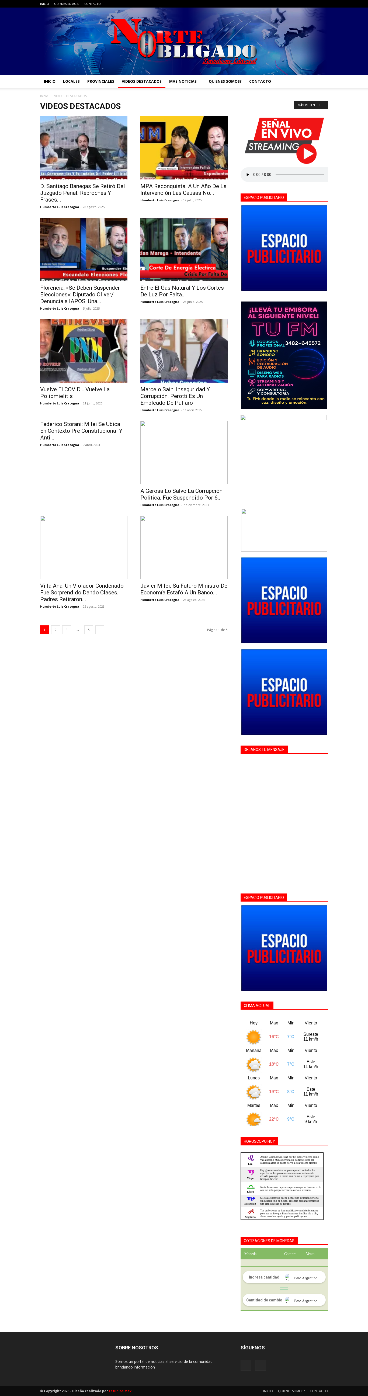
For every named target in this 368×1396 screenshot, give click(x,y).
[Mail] (324, 4)
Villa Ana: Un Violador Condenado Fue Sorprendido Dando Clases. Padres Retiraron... (82, 592)
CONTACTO (92, 4)
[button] (321, 81)
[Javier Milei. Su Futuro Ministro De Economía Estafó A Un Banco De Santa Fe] (184, 547)
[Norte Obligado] (184, 41)
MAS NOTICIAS (183, 81)
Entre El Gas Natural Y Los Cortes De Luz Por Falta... (182, 291)
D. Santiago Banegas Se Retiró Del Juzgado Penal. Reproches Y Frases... (82, 193)
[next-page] (99, 629)
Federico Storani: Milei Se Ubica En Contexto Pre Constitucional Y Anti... (81, 431)
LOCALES (71, 81)
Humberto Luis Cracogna (59, 207)
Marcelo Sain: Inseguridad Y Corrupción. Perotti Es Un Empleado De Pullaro (175, 396)
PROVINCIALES (100, 81)
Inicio (44, 96)
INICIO (44, 4)
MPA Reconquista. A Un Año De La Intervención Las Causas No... (183, 189)
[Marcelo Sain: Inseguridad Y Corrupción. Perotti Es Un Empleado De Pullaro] (184, 351)
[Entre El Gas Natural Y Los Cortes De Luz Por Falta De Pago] (184, 249)
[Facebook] (315, 4)
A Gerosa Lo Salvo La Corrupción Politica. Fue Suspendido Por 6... (181, 494)
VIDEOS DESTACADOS (142, 81)
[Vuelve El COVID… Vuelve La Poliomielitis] (83, 351)
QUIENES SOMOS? (66, 4)
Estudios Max (120, 1391)
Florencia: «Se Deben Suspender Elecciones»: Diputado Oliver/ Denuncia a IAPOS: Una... (80, 294)
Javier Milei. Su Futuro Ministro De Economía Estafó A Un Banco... (183, 589)
